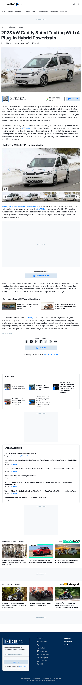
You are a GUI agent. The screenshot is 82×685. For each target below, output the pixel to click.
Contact (67, 645)
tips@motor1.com (51, 354)
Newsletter (54, 12)
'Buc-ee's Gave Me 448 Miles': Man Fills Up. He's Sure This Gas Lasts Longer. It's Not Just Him (39, 469)
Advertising (68, 641)
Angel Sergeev (18, 98)
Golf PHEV (41, 209)
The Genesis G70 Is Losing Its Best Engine (20, 453)
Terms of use (57, 678)
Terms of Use (16, 668)
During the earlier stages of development (20, 206)
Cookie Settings (46, 678)
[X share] (31, 341)
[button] (5, 197)
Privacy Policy (23, 666)
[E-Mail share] (55, 341)
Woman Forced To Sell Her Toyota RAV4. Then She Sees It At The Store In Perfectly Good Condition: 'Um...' (38, 483)
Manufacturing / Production (20, 456)
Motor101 (14, 478)
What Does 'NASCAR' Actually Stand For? (20, 475)
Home (3, 27)
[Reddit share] (46, 341)
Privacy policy (25, 678)
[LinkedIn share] (36, 341)
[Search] (74, 4)
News (3, 12)
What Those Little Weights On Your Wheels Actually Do (25, 498)
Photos (34, 12)
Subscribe (15, 662)
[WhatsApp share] (50, 341)
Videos (27, 12)
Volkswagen (12, 27)
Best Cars (63, 12)
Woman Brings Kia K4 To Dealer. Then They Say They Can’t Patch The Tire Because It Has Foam (40, 491)
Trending (14, 464)
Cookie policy (36, 678)
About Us (67, 638)
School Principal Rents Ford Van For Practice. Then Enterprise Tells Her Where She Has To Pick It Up (40, 461)
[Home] (14, 4)
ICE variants (27, 128)
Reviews (10, 12)
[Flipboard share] (41, 341)
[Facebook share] (26, 341)
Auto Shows (43, 12)
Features (17, 12)
